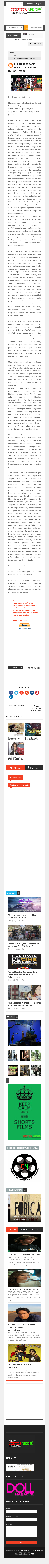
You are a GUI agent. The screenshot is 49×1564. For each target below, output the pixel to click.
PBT (32, 1554)
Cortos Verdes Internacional (30, 1550)
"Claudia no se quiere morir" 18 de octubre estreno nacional (22, 916)
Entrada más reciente (15, 706)
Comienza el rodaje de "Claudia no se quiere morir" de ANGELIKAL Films (23, 944)
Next (39, 1208)
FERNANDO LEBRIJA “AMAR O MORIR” (24, 1254)
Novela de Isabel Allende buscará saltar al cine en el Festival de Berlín (24, 1004)
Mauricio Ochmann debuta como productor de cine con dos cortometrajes (21, 1327)
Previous (9, 1208)
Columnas (14, 55)
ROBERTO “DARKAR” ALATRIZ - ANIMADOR (21, 1366)
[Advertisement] (25, 869)
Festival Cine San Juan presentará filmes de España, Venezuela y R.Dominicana (22, 974)
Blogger (31, 39)
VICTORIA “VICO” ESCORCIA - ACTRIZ (23, 1289)
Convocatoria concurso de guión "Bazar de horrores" (24, 1218)
